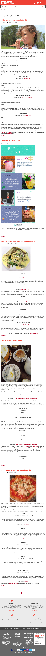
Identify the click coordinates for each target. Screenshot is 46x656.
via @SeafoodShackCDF (24, 324)
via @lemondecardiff (24, 289)
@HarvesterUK (26, 60)
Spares (32, 628)
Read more (3, 135)
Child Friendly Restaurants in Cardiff (14, 20)
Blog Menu (4, 9)
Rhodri (4, 243)
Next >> (28, 592)
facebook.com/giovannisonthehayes (26, 552)
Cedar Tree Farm (26, 78)
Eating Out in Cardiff (13, 22)
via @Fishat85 (24, 277)
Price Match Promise (17, 628)
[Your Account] (38, 3)
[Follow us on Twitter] (23, 647)
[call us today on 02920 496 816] (41, 3)
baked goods (35, 446)
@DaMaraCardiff (26, 524)
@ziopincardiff (26, 538)
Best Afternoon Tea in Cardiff (11, 340)
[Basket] (35, 3)
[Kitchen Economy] (7, 4)
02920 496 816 (17, 636)
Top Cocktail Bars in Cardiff (10, 140)
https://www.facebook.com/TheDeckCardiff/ (26, 444)
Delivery (24, 628)
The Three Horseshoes (27, 97)
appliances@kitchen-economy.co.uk (17, 639)
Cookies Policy (17, 652)
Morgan (4, 22)
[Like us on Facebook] (25, 647)
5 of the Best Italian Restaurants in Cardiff (16, 470)
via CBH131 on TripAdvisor (24, 301)
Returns (28, 628)
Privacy (22, 652)
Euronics (10, 628)
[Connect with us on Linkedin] (27, 647)
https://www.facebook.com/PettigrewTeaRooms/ (26, 398)
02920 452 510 (28, 635)
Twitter (3, 132)
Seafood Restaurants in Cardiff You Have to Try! (18, 241)
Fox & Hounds (27, 115)
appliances (9, 133)
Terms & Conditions (28, 652)
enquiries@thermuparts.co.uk (30, 637)
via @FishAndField (24, 314)
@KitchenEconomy (34, 333)
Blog (41, 628)
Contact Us (37, 628)
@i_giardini (26, 581)
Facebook (9, 132)
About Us (6, 628)
